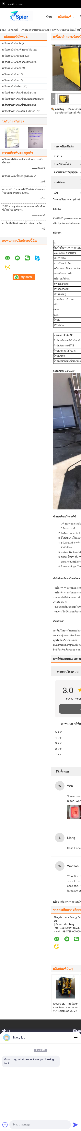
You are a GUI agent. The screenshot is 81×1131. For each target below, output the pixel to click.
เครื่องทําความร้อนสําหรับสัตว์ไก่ (18, 111)
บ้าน (49, 16)
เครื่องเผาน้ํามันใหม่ (12, 86)
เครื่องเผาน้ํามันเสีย (11, 43)
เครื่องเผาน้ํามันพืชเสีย (13, 55)
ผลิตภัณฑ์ (64, 16)
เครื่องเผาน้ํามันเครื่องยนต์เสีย (17, 49)
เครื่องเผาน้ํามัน (10, 74)
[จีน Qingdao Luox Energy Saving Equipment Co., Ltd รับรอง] (12, 137)
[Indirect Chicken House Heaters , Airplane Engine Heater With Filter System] (64, 98)
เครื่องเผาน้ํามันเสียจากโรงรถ (17, 61)
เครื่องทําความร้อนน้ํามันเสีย (35, 29)
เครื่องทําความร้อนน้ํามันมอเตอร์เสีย (20, 98)
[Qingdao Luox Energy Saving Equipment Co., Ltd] (21, 15)
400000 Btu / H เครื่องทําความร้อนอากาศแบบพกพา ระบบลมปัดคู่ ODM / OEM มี (65, 1009)
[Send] (75, 1124)
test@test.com (15, 4)
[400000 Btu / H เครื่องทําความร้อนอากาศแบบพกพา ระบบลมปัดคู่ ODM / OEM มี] (65, 987)
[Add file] (5, 1124)
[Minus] (75, 1037)
